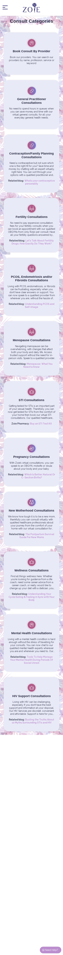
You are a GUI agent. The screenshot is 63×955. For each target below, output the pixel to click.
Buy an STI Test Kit (41, 423)
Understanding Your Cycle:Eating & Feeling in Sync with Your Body (31, 597)
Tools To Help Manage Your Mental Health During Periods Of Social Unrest (31, 660)
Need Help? (51, 950)
